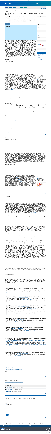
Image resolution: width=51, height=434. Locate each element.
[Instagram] (48, 428)
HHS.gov (46, 432)
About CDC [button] (10, 425)
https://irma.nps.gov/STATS (35, 212)
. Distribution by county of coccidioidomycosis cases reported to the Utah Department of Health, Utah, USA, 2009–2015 (21, 374)
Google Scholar (8, 292)
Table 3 (38, 35)
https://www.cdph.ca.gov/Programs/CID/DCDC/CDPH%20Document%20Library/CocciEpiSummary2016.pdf (22, 348)
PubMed (40, 291)
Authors (8, 404)
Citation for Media (7, 24)
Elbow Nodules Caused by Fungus (40, 57)
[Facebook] (44, 428)
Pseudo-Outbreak (41, 55)
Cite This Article (39, 22)
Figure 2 (38, 27)
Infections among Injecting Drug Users (41, 59)
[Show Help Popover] (43, 45)
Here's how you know (43, 0)
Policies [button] (17, 425)
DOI (37, 291)
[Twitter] (46, 428)
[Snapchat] (48, 430)
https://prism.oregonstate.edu (39, 118)
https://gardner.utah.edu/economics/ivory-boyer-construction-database (19, 120)
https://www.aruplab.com (9, 72)
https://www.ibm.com (10, 132)
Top (45, 134)
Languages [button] (24, 425)
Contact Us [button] (3, 425)
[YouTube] (44, 430)
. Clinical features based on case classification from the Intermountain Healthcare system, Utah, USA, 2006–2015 (20, 373)
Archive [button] (30, 425)
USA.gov (49, 432)
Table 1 (38, 32)
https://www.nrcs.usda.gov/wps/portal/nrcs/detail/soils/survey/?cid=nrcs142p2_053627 (18, 126)
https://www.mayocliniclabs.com (35, 72)
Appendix (39, 44)
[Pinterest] (46, 430)
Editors (11, 404)
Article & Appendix (40, 45)
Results (38, 19)
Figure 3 (38, 28)
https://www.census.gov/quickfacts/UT (23, 64)
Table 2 (35, 154)
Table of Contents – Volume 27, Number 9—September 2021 (14, 382)
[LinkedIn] (49, 428)
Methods (38, 18)
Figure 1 (38, 79)
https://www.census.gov (11, 118)
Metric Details (39, 50)
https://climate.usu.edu (18, 127)
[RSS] (49, 430)
